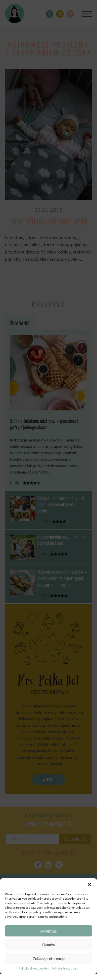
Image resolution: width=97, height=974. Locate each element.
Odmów (48, 944)
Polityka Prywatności (65, 968)
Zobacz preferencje (49, 958)
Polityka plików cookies (34, 968)
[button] (89, 884)
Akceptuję (48, 931)
